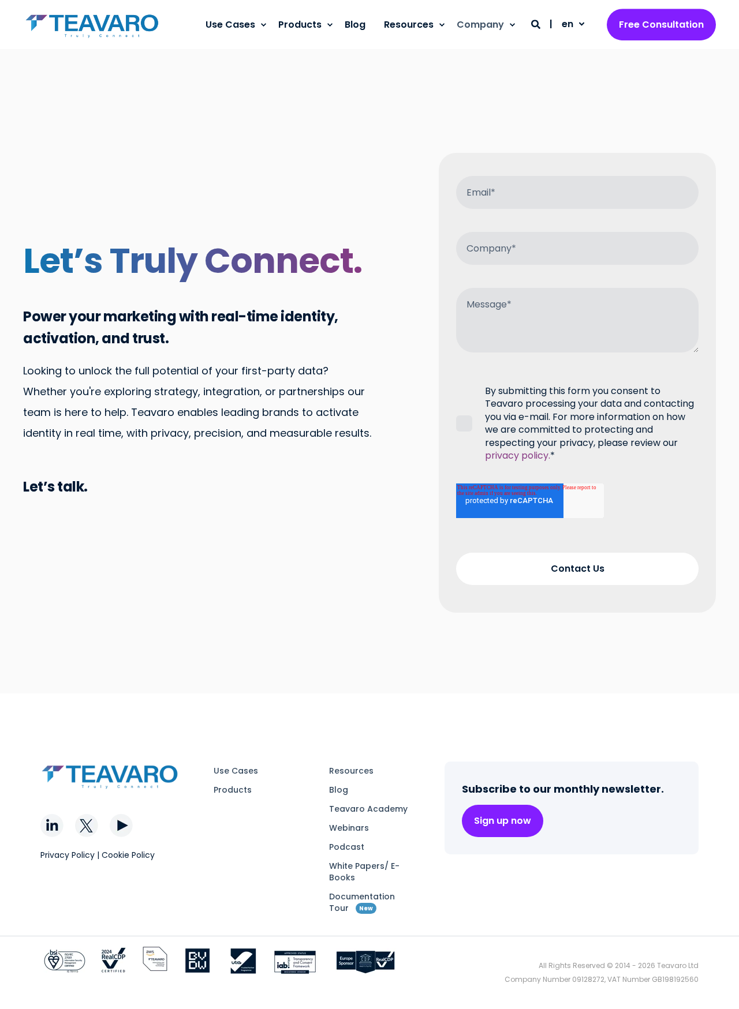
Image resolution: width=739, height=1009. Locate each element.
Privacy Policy (67, 855)
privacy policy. (517, 455)
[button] (716, 986)
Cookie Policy (128, 855)
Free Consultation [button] (661, 24)
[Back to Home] (92, 24)
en (567, 24)
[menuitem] (263, 24)
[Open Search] (537, 24)
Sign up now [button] (502, 820)
